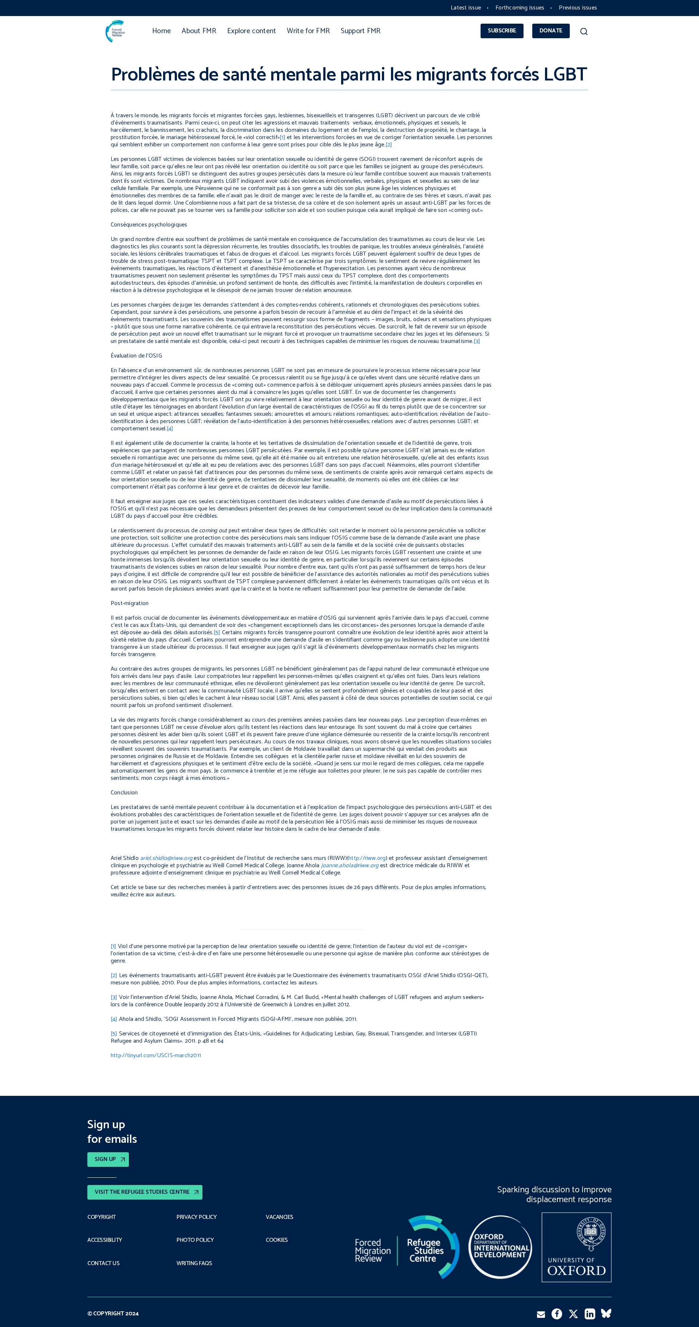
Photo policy (195, 1240)
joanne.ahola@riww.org (350, 865)
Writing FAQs (194, 1263)
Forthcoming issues (519, 8)
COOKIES (277, 1240)
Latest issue (466, 8)
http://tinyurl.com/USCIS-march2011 (156, 1056)
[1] (282, 137)
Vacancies (279, 1217)
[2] (389, 145)
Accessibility (104, 1240)
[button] (583, 32)
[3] (477, 341)
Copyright (101, 1217)
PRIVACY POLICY (197, 1217)
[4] (170, 429)
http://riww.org (367, 858)
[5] (217, 632)
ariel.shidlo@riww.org (166, 858)
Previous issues (578, 8)
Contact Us (103, 1263)
